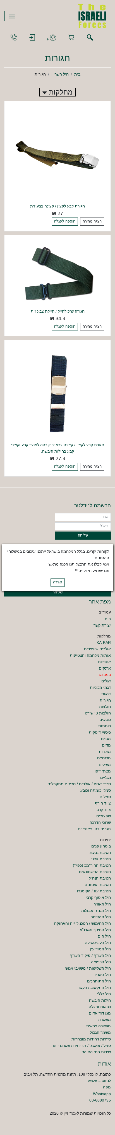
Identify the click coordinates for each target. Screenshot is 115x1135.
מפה (107, 1087)
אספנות (104, 662)
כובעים (105, 719)
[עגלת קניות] (71, 38)
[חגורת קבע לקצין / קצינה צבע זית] (57, 154)
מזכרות (105, 751)
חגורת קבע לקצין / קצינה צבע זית (57, 206)
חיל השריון (60, 74)
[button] (51, 37)
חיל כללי (104, 994)
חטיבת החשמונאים (95, 872)
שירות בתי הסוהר (96, 1052)
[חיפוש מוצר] (90, 38)
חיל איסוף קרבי (98, 897)
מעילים (105, 764)
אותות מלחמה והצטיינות (90, 655)
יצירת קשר (102, 625)
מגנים (106, 738)
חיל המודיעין (100, 949)
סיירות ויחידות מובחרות (91, 1039)
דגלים (106, 681)
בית (77, 74)
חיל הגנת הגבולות (96, 910)
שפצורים (103, 816)
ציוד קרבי (103, 809)
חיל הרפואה (101, 962)
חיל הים (104, 936)
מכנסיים (104, 758)
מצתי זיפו (103, 771)
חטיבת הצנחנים (98, 884)
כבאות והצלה (100, 1006)
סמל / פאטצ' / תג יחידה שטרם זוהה (81, 1045)
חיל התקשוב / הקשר (94, 987)
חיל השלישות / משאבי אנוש (88, 968)
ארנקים (105, 668)
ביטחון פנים (101, 846)
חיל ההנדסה (100, 917)
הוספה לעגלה (64, 221)
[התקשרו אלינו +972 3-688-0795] (14, 38)
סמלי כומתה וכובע (95, 790)
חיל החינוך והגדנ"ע (95, 930)
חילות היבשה (100, 1000)
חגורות (105, 700)
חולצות (105, 706)
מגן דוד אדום (100, 1013)
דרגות (106, 694)
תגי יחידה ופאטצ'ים (94, 829)
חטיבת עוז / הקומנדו (94, 891)
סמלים (105, 796)
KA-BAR (104, 642)
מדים (106, 745)
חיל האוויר (102, 904)
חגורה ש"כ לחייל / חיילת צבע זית (58, 311)
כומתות (104, 726)
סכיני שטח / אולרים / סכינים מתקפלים (79, 784)
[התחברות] (32, 38)
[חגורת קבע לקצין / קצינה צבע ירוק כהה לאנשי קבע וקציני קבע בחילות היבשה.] (57, 392)
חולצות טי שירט (98, 713)
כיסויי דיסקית (100, 732)
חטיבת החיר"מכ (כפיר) (92, 865)
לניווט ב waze (99, 1080)
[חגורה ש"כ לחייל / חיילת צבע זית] (57, 273)
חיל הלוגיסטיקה (98, 942)
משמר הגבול (100, 1032)
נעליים (105, 777)
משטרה (104, 1019)
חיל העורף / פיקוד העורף (90, 955)
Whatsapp (102, 1093)
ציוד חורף (103, 803)
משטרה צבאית (98, 1026)
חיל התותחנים (99, 981)
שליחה (83, 535)
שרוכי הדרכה (100, 822)
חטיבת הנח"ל (100, 878)
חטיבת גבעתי (99, 852)
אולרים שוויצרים (97, 649)
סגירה (57, 583)
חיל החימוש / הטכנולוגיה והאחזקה (82, 923)
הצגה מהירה (92, 221)
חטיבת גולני (101, 859)
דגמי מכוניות (100, 687)
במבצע (105, 674)
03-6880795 (100, 1100)
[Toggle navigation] (11, 16)
